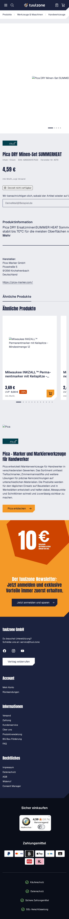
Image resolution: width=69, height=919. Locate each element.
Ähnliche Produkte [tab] (17, 296)
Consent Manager (12, 786)
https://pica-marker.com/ (18, 282)
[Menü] (6, 5)
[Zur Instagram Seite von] (13, 651)
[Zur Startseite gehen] (34, 5)
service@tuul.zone (30, 642)
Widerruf (7, 781)
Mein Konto (8, 687)
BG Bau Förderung (12, 738)
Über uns (7, 729)
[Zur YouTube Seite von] (22, 651)
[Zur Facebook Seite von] (4, 651)
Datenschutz (9, 772)
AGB (5, 776)
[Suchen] (12, 5)
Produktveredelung (12, 734)
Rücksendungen (11, 692)
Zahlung (7, 720)
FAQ (5, 743)
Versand (21, 179)
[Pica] (10, 143)
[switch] (41, 827)
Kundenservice (10, 724)
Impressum (8, 767)
